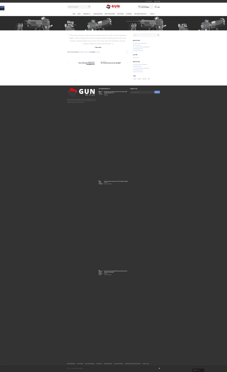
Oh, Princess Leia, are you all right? (111, 62)
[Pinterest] (159, 1)
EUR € (2, 9)
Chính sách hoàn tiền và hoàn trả (133, 363)
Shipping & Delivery (108, 363)
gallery (139, 78)
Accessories (99, 363)
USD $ (2, 6)
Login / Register (149, 1)
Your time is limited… (137, 45)
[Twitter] (155, 1)
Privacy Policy (146, 363)
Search (89, 6)
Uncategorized (86, 52)
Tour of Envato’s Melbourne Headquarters (86, 63)
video (149, 78)
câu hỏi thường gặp (118, 363)
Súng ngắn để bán (71, 363)
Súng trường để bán (89, 363)
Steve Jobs (97, 52)
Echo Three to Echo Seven (138, 50)
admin (80, 52)
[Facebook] (157, 1)
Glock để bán (80, 363)
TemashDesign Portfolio (138, 48)
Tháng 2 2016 (136, 57)
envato (135, 78)
